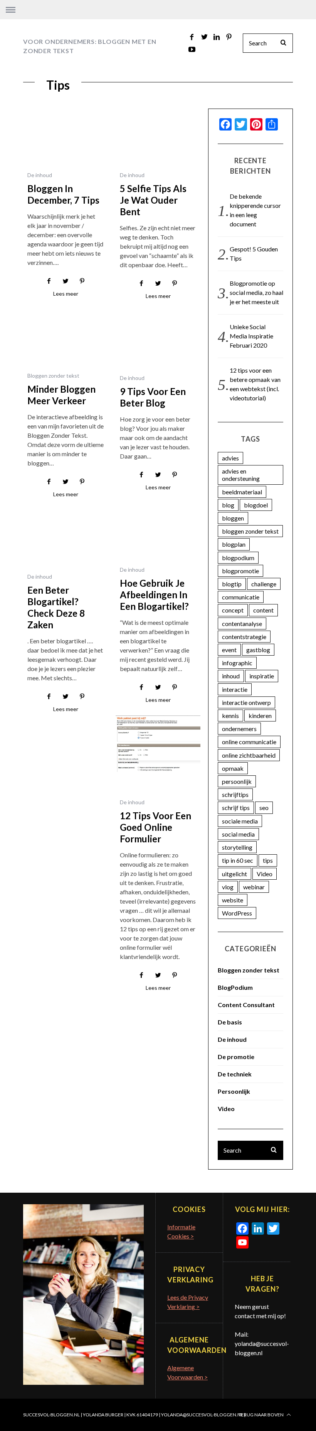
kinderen (260, 715)
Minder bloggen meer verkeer (61, 394)
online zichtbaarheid (249, 755)
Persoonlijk (234, 1091)
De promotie (236, 1056)
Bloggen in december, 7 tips (63, 194)
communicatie (240, 597)
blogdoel (256, 505)
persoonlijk (237, 781)
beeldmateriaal (242, 491)
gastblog (258, 649)
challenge (263, 583)
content (263, 610)
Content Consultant (246, 1004)
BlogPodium (235, 987)
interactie (234, 689)
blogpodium (238, 557)
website (232, 900)
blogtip (232, 583)
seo (264, 807)
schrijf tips (236, 807)
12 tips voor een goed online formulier (155, 827)
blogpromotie (240, 570)
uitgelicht (234, 873)
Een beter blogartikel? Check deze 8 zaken (56, 607)
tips (268, 860)
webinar (254, 886)
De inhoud (39, 175)
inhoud (231, 676)
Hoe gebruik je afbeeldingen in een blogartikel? (154, 594)
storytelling (237, 847)
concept (233, 610)
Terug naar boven (261, 1415)
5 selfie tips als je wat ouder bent (153, 200)
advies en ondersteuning (241, 474)
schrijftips (235, 794)
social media (238, 834)
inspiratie (261, 676)
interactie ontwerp (246, 702)
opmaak (233, 768)
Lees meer (65, 294)
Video (264, 873)
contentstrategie (244, 636)
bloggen (233, 518)
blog (228, 505)
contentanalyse (242, 623)
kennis (230, 715)
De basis (230, 1022)
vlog (228, 886)
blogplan (233, 544)
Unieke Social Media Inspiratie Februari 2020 (251, 336)
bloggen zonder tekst (250, 531)
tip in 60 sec (237, 860)
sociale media (240, 821)
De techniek (235, 1074)
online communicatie (249, 741)
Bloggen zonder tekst (53, 375)
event (229, 649)
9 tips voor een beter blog (153, 397)
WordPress (237, 913)
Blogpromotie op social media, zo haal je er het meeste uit (256, 292)
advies (230, 458)
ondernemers (239, 728)
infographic (237, 662)
